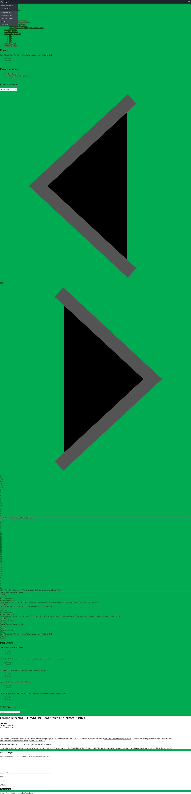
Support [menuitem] (4, 21)
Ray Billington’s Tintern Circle (19, 22)
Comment (4, 773)
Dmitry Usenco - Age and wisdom (21, 518)
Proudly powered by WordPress (22, 793)
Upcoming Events (10, 30)
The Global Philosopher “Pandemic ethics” (83, 748)
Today (2, 283)
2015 (10, 42)
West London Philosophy (18, 26)
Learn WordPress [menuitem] (7, 18)
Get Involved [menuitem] (5, 8)
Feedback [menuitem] (4, 24)
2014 (10, 40)
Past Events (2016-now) (12, 34)
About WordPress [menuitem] (7, 6)
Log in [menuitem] (7, 2)
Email (2, 781)
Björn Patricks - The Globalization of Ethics (15, 682)
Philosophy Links (10, 46)
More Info (3, 604)
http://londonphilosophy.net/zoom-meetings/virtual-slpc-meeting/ (22, 741)
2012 (10, 36)
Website (3, 785)
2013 (10, 38)
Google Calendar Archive (18, 20)
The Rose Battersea (11, 32)
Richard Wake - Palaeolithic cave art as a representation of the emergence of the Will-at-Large (32, 693)
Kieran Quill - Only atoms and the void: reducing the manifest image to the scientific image (31, 659)
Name (3, 777)
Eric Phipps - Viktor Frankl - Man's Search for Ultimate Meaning (22, 670)
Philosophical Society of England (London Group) (26, 28)
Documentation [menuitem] (6, 15)
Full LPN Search (10, 44)
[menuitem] (2, 2)
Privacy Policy (5, 793)
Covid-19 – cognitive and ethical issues (117, 739)
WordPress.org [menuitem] (6, 13)
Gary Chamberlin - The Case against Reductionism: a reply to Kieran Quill (26, 55)
